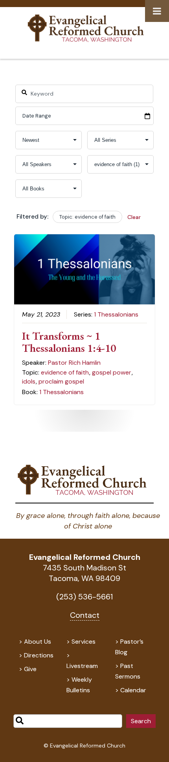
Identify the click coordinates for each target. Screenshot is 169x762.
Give (30, 669)
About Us (37, 641)
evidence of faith (65, 372)
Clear (134, 217)
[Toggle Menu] (157, 11)
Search (141, 721)
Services (84, 641)
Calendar (133, 690)
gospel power (111, 372)
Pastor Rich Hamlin (74, 362)
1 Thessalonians (116, 314)
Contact (84, 615)
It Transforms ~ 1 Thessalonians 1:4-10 (69, 342)
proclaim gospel (61, 381)
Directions (38, 655)
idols (28, 381)
